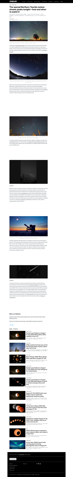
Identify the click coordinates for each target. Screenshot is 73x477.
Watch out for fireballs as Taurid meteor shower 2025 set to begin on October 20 (25, 321)
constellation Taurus (13, 141)
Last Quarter (23, 199)
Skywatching (44, 1)
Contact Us (25, 463)
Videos (61, 1)
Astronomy (24, 1)
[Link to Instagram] (38, 463)
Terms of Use (11, 470)
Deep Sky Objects (37, 1)
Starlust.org (11, 454)
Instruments (50, 1)
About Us (11, 463)
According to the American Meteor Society (35, 141)
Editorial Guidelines (13, 465)
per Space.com (25, 193)
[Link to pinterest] (40, 464)
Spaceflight (56, 1)
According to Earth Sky (33, 284)
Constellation (29, 1)
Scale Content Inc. (21, 454)
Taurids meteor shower (19, 45)
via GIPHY (11, 185)
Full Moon (45, 89)
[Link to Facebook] (36, 463)
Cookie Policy (12, 468)
